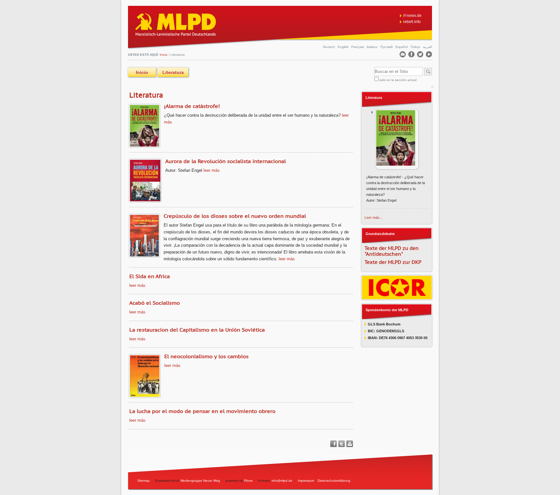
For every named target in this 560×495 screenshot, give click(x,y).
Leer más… (374, 217)
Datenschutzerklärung (334, 480)
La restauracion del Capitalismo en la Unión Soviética (197, 329)
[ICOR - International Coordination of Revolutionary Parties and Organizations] (397, 297)
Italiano (373, 47)
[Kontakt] (403, 55)
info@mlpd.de (282, 480)
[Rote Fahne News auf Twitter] (420, 55)
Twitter (341, 444)
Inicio (142, 72)
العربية (427, 47)
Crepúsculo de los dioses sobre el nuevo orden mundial (235, 216)
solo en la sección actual (397, 80)
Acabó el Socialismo (154, 303)
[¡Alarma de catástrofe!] (396, 139)
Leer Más (212, 170)
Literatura (374, 98)
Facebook (333, 444)
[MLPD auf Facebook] (411, 55)
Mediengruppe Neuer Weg (200, 480)
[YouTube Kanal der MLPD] (429, 55)
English (344, 47)
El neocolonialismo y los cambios (206, 356)
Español (402, 47)
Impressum (306, 480)
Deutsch (329, 47)
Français (358, 47)
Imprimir (349, 444)
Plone (248, 480)
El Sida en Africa (149, 276)
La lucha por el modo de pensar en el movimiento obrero (202, 411)
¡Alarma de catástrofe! (192, 106)
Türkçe (415, 47)
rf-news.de (412, 15)
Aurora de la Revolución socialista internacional (225, 161)
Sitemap (143, 480)
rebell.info (412, 21)
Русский (387, 47)
